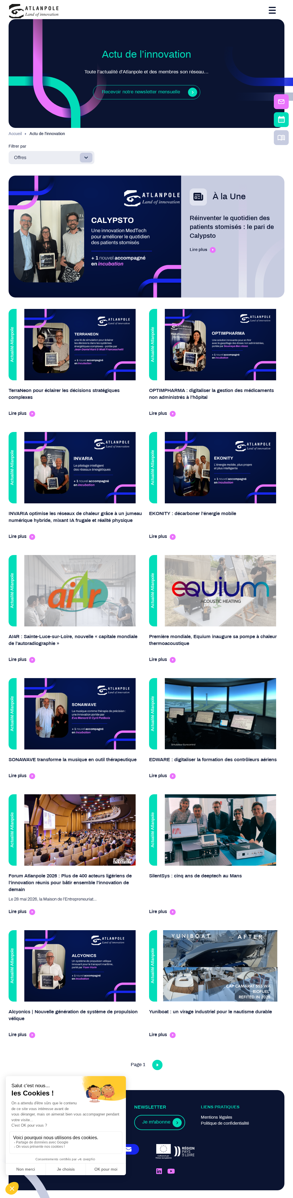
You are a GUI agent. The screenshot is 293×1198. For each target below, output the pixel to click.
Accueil (15, 134)
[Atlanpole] (34, 11)
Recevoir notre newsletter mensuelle (141, 92)
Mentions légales (216, 1117)
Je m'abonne (156, 1122)
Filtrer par (17, 146)
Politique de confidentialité (225, 1123)
